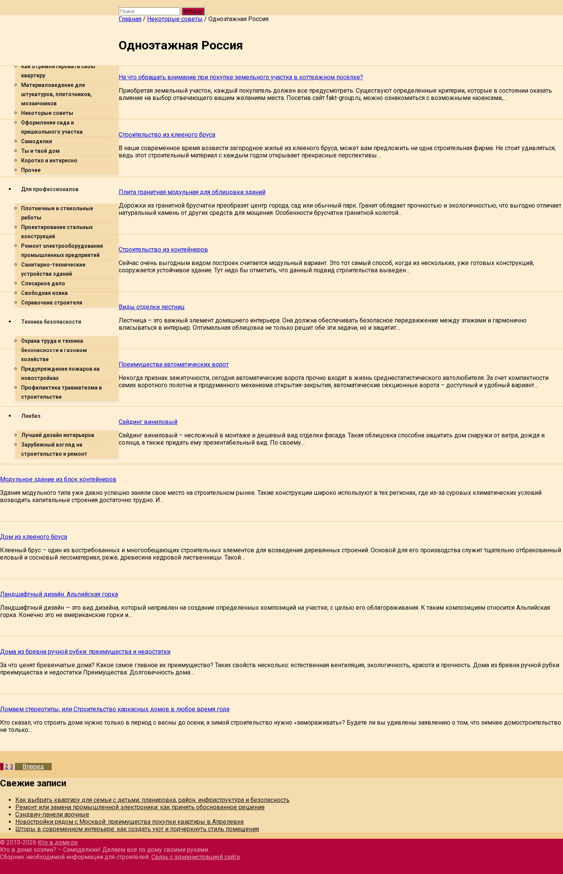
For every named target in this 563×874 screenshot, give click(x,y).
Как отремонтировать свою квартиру (58, 71)
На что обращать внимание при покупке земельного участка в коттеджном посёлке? (241, 77)
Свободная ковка (44, 293)
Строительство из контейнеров (163, 249)
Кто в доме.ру (58, 842)
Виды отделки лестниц (152, 307)
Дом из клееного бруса (33, 536)
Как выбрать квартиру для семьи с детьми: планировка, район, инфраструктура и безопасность (152, 800)
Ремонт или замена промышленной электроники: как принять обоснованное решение (140, 807)
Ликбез (31, 416)
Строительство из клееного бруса (167, 134)
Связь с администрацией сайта (195, 857)
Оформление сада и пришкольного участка (52, 127)
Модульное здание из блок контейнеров (58, 479)
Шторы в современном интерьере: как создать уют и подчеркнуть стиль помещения (137, 829)
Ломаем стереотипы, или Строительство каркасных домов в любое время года (114, 709)
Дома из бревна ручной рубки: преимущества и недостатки (85, 651)
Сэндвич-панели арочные (52, 814)
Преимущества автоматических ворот (174, 364)
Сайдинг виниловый (148, 422)
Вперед (33, 766)
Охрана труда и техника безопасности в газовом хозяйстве (54, 350)
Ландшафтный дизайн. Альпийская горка (59, 594)
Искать (193, 11)
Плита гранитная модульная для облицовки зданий (192, 192)
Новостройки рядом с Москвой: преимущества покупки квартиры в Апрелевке (129, 821)
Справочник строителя (51, 303)
